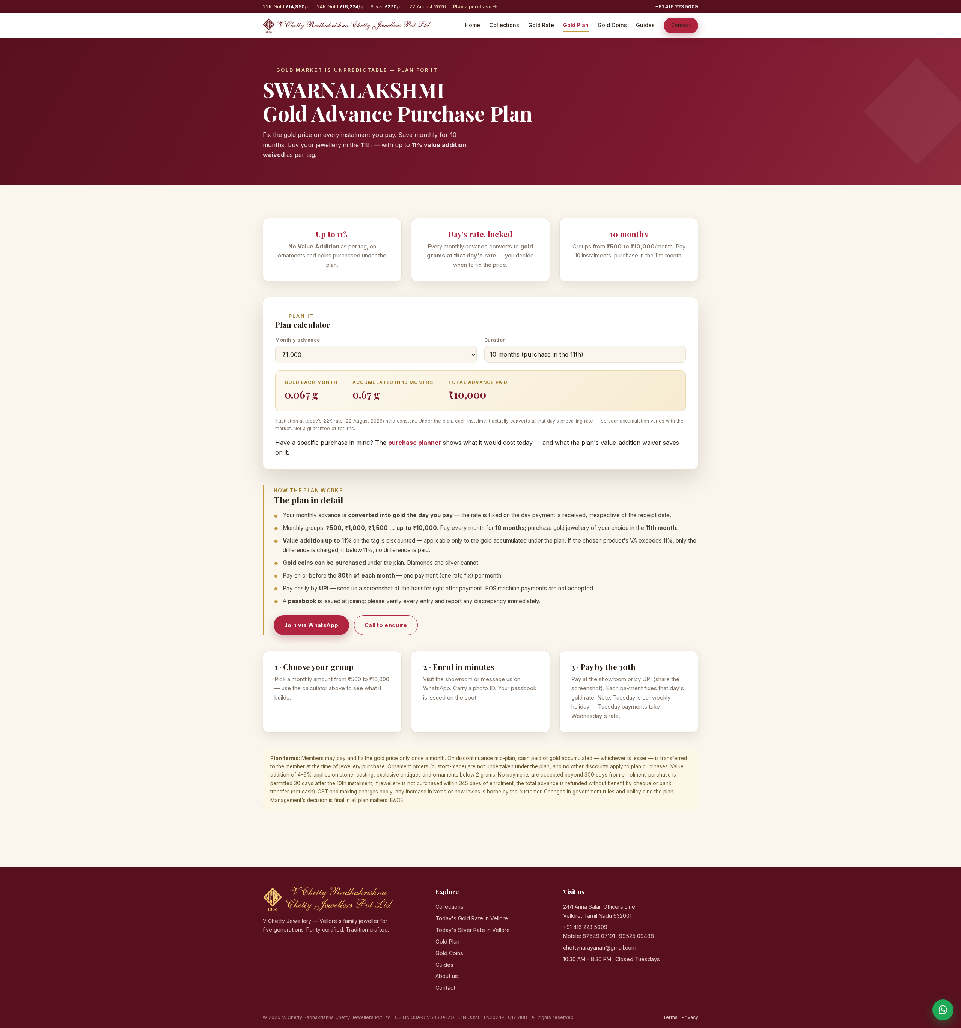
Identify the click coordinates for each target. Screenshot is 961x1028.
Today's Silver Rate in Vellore (472, 930)
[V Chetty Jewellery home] (347, 25)
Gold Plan (576, 25)
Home (472, 25)
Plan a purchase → (475, 6)
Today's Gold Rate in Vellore (471, 918)
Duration (495, 340)
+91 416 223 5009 (676, 6)
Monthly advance (297, 340)
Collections (504, 25)
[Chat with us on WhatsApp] (942, 1009)
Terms (670, 1017)
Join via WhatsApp (311, 625)
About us (446, 976)
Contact (681, 25)
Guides (645, 25)
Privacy (690, 1017)
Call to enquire (386, 625)
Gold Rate (541, 25)
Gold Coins (612, 25)
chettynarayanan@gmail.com (599, 947)
